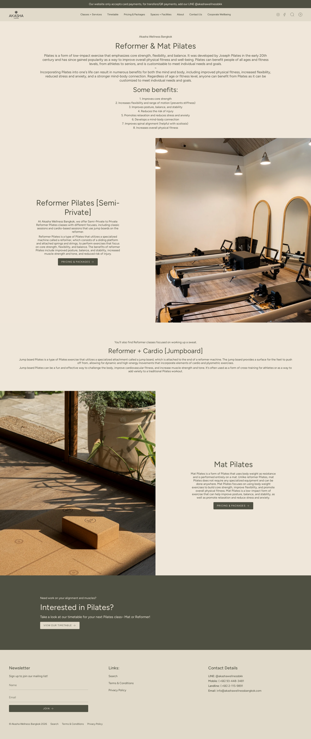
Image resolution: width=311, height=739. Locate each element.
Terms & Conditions (121, 683)
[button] (91, 14)
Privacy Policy (117, 690)
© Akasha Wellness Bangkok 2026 (28, 724)
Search (113, 676)
